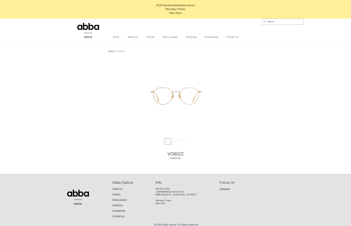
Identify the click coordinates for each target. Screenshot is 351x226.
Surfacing (117, 205)
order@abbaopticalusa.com (170, 191)
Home (111, 51)
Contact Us (118, 216)
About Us (117, 188)
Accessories (118, 210)
